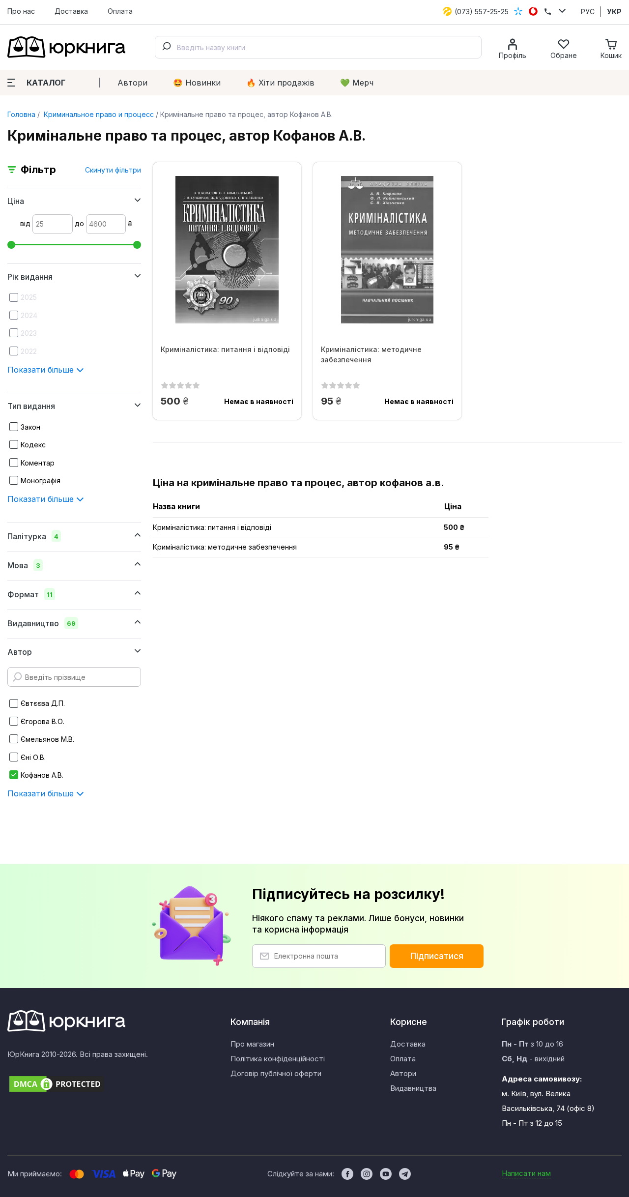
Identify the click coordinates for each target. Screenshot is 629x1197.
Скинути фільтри (113, 170)
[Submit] (166, 47)
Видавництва (413, 1088)
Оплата (120, 11)
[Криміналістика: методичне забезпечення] (387, 249)
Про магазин (252, 1044)
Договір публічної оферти (275, 1073)
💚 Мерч (356, 83)
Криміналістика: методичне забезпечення (371, 354)
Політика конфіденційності (277, 1058)
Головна (21, 114)
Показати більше (41, 370)
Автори (132, 83)
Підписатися (436, 956)
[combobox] (318, 47)
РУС (588, 11)
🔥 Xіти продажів (280, 83)
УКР (614, 11)
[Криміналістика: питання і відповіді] (227, 249)
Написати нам (526, 1173)
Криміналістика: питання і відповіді (225, 349)
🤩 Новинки (197, 83)
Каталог (46, 83)
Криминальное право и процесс (98, 114)
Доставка (71, 11)
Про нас (21, 11)
